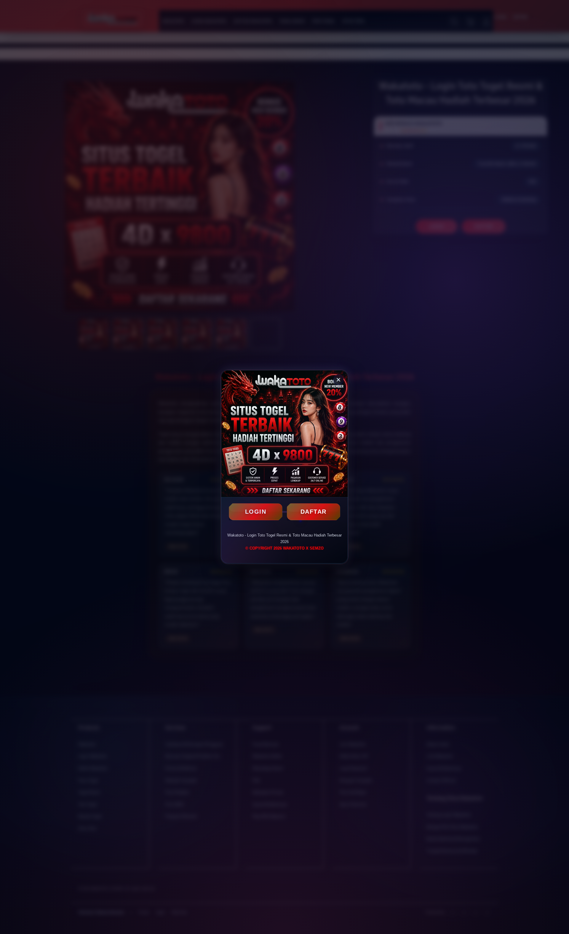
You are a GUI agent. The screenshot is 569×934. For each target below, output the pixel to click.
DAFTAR (314, 511)
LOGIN (255, 511)
